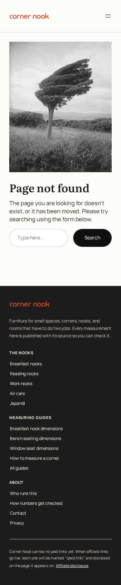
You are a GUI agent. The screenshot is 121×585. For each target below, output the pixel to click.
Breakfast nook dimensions (36, 428)
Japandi (17, 403)
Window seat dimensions (34, 448)
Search (92, 237)
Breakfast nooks (26, 364)
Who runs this (23, 493)
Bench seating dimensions (35, 438)
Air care (17, 393)
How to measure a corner (34, 458)
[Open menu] (108, 16)
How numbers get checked (36, 503)
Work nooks (21, 383)
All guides (19, 468)
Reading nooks (24, 373)
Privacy (17, 523)
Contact (18, 513)
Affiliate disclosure (72, 565)
